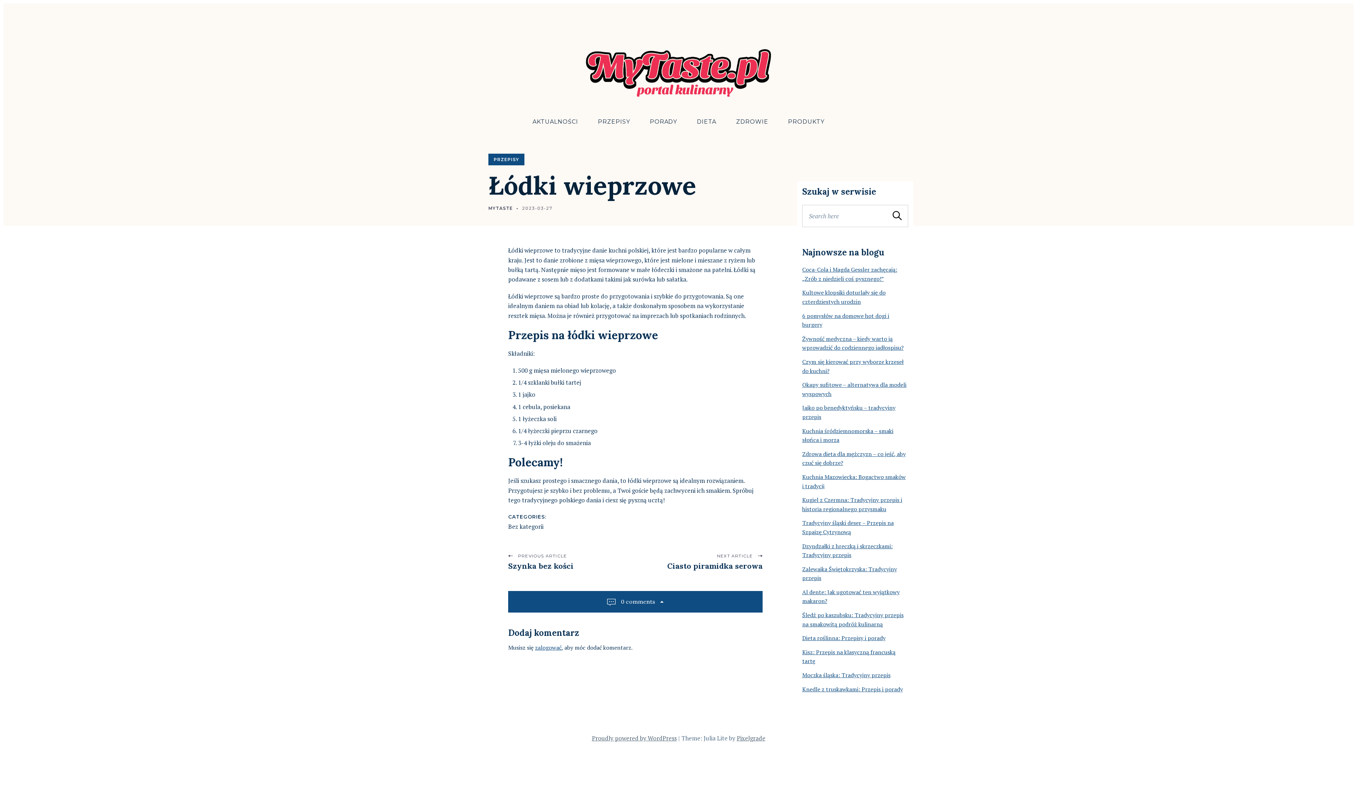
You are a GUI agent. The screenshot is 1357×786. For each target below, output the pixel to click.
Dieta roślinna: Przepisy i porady (844, 638)
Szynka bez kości (541, 566)
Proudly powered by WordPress (634, 738)
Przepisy (614, 121)
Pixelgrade (751, 738)
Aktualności (555, 121)
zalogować (548, 647)
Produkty (806, 121)
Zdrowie (752, 121)
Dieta (706, 121)
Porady (663, 121)
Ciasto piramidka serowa (715, 566)
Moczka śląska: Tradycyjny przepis (846, 675)
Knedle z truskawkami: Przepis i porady (852, 689)
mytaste (500, 208)
